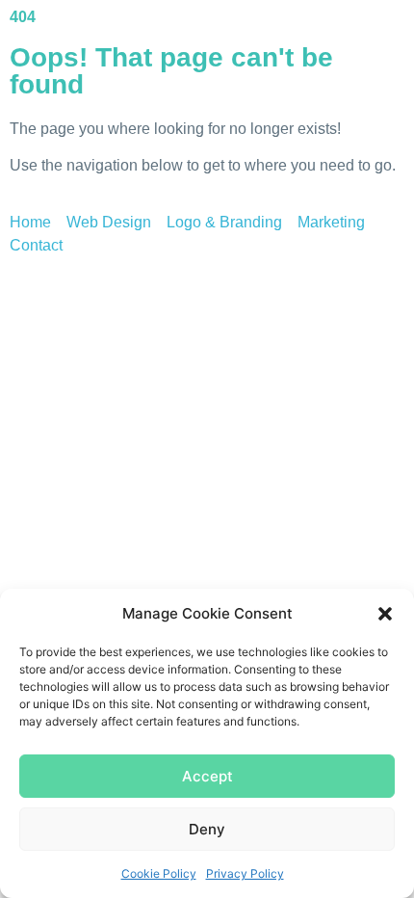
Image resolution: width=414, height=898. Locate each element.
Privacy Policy (245, 873)
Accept (207, 776)
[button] (385, 613)
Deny (207, 829)
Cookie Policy (158, 873)
